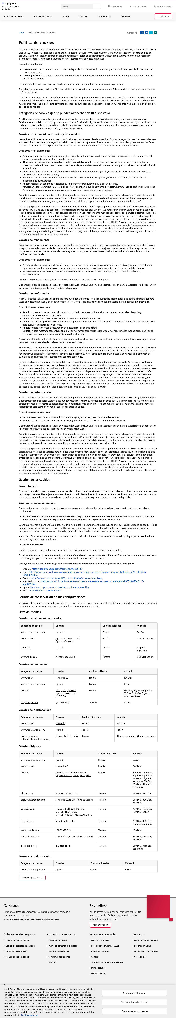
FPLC (88, 775)
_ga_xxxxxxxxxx (64, 693)
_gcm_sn (60, 632)
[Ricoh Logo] (6, 6)
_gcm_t (59, 759)
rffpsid (59, 772)
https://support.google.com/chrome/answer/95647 (57, 568)
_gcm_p (59, 684)
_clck (76, 775)
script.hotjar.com (29, 702)
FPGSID (68, 775)
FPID (82, 775)
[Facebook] (142, 32)
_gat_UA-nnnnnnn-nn (75, 772)
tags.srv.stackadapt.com (33, 799)
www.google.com (30, 830)
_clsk (75, 693)
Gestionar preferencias (134, 993)
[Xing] (155, 32)
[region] (88, 1001)
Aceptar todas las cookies (135, 1011)
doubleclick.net (28, 845)
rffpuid (59, 775)
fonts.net (25, 647)
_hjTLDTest (61, 696)
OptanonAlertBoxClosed (68, 638)
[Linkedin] (146, 32)
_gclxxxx (71, 690)
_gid (63, 690)
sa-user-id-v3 (62, 766)
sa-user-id (60, 723)
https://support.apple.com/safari (45, 590)
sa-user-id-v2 (62, 677)
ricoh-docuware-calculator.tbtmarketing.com (35, 737)
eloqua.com (27, 793)
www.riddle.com (29, 656)
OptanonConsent (64, 641)
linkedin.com (27, 821)
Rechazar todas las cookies (134, 1002)
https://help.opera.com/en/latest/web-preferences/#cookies (59, 587)
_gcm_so (60, 869)
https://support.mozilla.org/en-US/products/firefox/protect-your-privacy (66, 578)
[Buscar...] (97, 6)
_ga (58, 690)
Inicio (21, 33)
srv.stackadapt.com (30, 836)
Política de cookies (29, 1015)
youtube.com (27, 808)
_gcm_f (59, 729)
